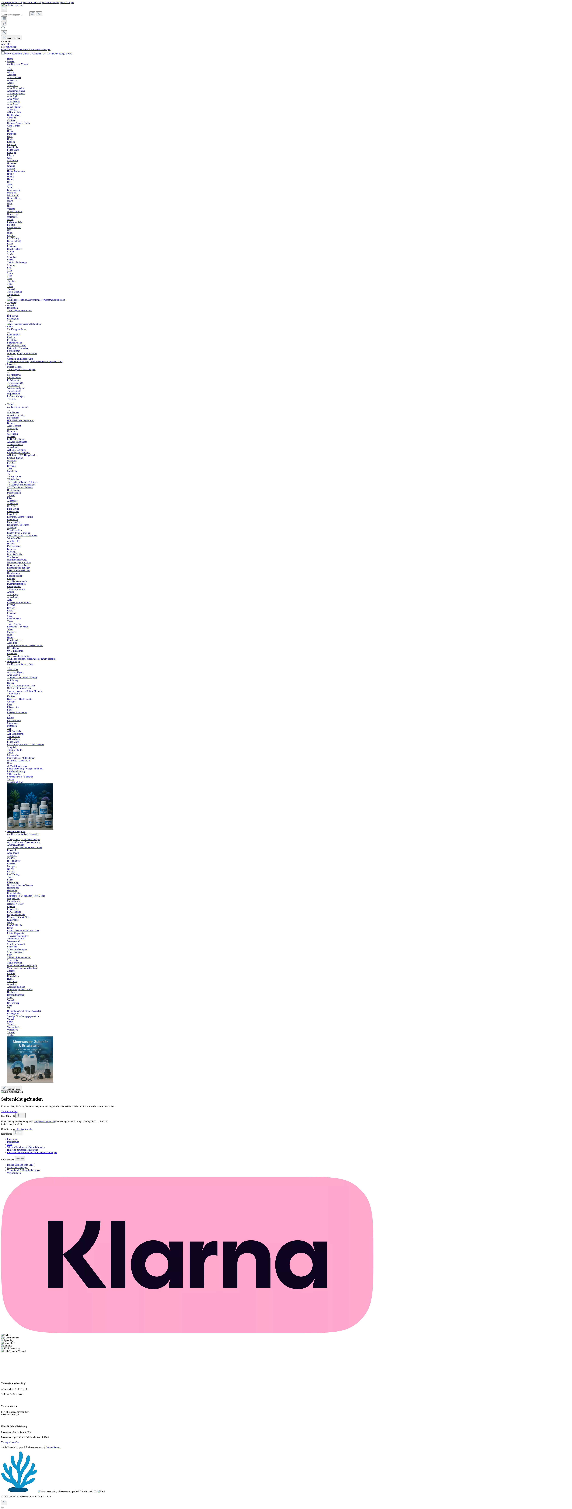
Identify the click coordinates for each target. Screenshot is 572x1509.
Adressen (33, 49)
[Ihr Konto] (4, 32)
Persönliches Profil (20, 49)
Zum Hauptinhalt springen (14, 2)
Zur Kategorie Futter (17, 329)
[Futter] (35, 361)
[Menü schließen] (8, 67)
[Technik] (31, 659)
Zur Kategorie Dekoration (19, 310)
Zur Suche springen (36, 2)
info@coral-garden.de (44, 1121)
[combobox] (15, 14)
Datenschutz (13, 1141)
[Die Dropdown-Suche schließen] (39, 13)
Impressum (12, 1139)
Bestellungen (44, 49)
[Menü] (4, 9)
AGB (9, 1144)
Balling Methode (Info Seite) (20, 1165)
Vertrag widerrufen (10, 1442)
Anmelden (6, 44)
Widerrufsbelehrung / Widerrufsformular (26, 1147)
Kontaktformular (24, 1129)
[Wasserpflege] (30, 829)
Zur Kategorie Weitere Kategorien (23, 834)
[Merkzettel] (3, 29)
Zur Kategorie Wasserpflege (20, 664)
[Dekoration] (24, 324)
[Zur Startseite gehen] (11, 5)
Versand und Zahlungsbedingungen (24, 1170)
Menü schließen (13, 39)
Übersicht (6, 49)
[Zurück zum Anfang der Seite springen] (4, 1502)
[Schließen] (2, 1507)
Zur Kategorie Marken (17, 64)
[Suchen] (32, 13)
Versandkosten (53, 1447)
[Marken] (36, 300)
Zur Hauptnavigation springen (60, 2)
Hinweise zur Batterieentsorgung (22, 1150)
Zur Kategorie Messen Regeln (21, 369)
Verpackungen (14, 1173)
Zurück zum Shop (9, 1111)
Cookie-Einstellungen (17, 1167)
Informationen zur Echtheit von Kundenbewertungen (32, 1152)
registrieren (11, 47)
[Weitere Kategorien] (30, 1082)
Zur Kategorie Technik (18, 407)
